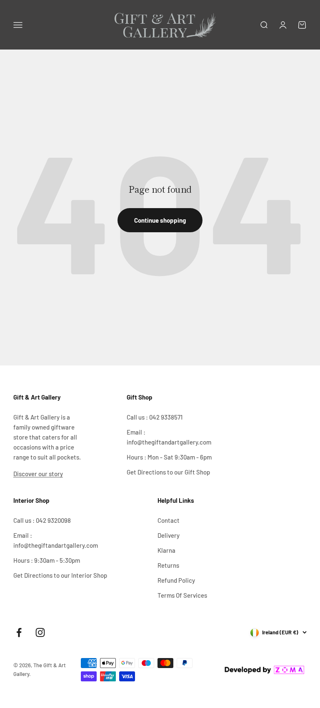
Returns (168, 565)
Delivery (169, 535)
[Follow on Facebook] (19, 632)
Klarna (166, 550)
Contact (169, 520)
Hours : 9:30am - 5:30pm (46, 560)
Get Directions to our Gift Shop (168, 472)
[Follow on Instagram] (40, 632)
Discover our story (38, 473)
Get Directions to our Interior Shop (60, 575)
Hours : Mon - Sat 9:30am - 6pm (169, 457)
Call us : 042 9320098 (42, 520)
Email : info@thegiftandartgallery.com (169, 437)
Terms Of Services (182, 595)
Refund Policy (176, 580)
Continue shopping (160, 220)
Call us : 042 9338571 (154, 417)
